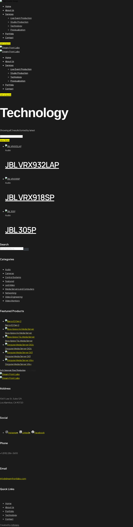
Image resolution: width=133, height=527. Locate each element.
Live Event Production (21, 18)
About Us (9, 10)
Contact (9, 37)
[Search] (26, 249)
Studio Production (19, 22)
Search (4, 244)
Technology (16, 25)
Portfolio (9, 33)
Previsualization (17, 29)
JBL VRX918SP (29, 197)
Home (8, 6)
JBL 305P (20, 229)
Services (9, 14)
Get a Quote (5, 43)
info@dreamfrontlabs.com (13, 478)
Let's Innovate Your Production (12, 370)
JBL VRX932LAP (32, 164)
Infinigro (15, 525)
